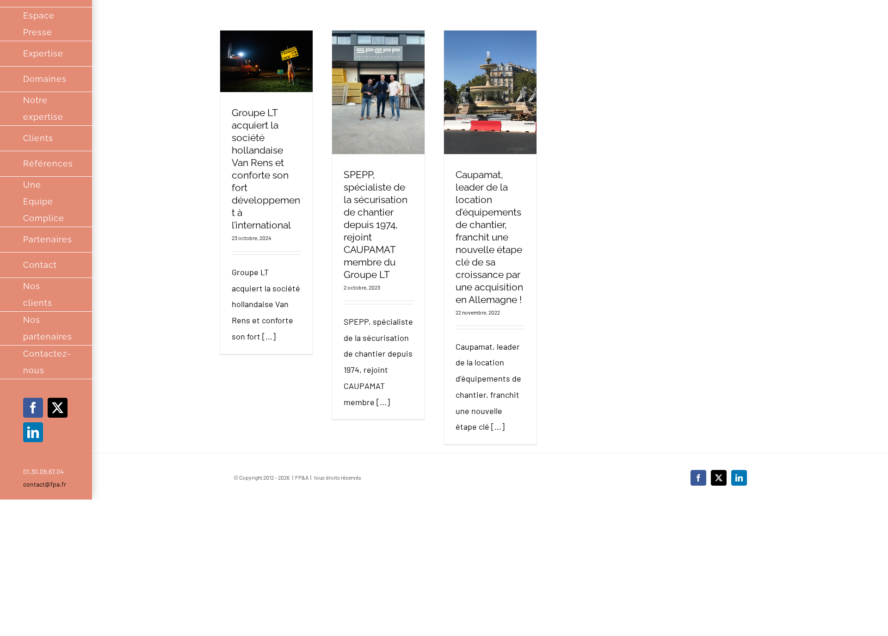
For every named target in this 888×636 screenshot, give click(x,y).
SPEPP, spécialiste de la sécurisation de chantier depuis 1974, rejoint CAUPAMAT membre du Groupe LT (375, 224)
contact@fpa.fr (44, 484)
